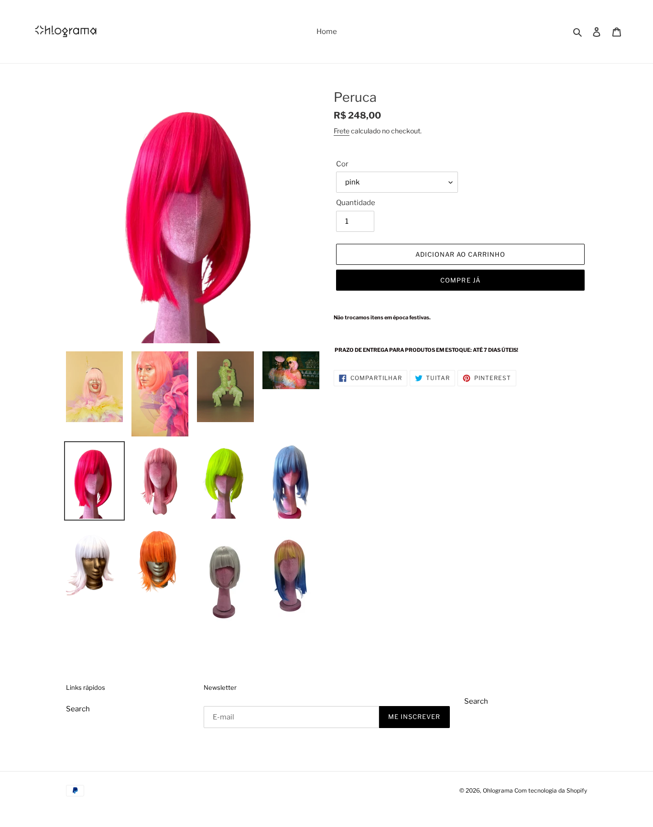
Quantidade (355, 202)
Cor (342, 164)
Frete (341, 131)
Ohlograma (498, 790)
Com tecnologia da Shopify (550, 790)
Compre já (460, 280)
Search (78, 709)
